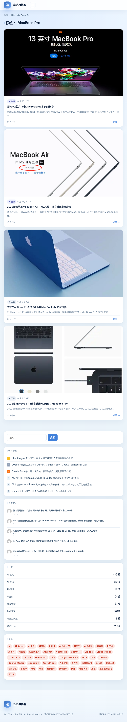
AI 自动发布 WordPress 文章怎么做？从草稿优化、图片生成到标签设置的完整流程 (52, 484)
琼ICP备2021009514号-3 (111, 714)
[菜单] (33, 5)
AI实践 (100, 646)
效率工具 (110, 663)
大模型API (87, 663)
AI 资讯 (12, 101)
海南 (33, 668)
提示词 (99, 663)
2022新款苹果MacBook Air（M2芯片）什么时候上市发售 (39, 206)
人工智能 (64, 663)
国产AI (75, 663)
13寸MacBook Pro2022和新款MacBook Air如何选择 (36, 307)
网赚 (73, 668)
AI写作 (42, 646)
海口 (41, 668)
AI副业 (52, 646)
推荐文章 (11, 604)
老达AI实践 (12, 618)
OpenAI (103, 657)
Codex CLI (14, 657)
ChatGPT (76, 652)
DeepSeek (41, 657)
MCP (84, 657)
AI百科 (10, 596)
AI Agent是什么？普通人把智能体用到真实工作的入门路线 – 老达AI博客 (45, 541)
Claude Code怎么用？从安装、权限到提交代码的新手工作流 (41, 471)
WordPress (49, 663)
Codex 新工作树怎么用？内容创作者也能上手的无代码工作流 (41, 491)
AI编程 (22, 652)
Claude (89, 652)
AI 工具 (12, 302)
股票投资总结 (106, 668)
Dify (53, 657)
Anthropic (61, 652)
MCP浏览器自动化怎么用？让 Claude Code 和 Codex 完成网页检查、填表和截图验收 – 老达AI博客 (58, 520)
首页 (6, 15)
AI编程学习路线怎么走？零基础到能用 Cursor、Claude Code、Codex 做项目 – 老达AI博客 (55, 531)
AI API (31, 646)
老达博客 (83, 668)
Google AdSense (68, 657)
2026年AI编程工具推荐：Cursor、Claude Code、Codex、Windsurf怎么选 (49, 464)
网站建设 (63, 668)
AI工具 (110, 646)
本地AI (24, 668)
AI (9, 646)
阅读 (115, 122)
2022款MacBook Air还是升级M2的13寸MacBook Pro (37, 403)
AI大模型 (88, 646)
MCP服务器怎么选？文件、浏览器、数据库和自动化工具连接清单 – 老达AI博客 (48, 551)
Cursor (27, 657)
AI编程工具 (34, 652)
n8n (93, 657)
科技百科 (51, 668)
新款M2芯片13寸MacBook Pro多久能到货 (30, 106)
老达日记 (11, 626)
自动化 (11, 674)
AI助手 (77, 646)
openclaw (33, 663)
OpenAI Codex (16, 663)
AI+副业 (11, 589)
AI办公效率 (64, 646)
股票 (93, 668)
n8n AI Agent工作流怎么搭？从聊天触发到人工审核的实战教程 (42, 458)
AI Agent (19, 646)
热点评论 (11, 611)
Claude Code (104, 652)
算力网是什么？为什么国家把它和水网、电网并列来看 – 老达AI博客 (43, 510)
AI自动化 (47, 652)
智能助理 (12, 668)
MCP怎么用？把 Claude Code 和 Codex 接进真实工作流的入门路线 (45, 478)
